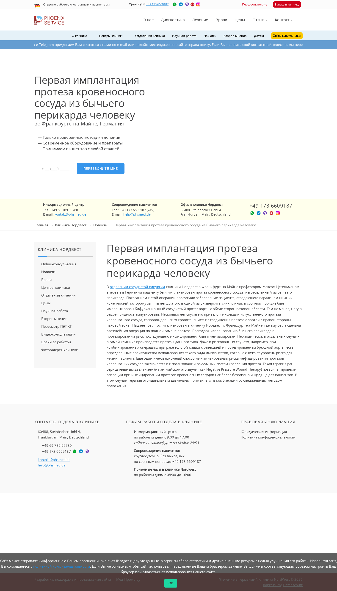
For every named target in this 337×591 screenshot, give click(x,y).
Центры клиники (55, 287)
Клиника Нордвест (70, 225)
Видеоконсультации (58, 334)
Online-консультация (58, 264)
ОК (170, 583)
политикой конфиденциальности (61, 566)
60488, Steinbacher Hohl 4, (63, 434)
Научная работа (184, 36)
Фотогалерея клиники (59, 349)
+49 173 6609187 (157, 4)
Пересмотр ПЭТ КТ (56, 326)
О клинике (79, 36)
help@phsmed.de (137, 214)
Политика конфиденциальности (268, 437)
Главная (41, 225)
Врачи (46, 279)
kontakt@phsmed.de (70, 214)
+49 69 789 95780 (57, 445)
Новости (100, 225)
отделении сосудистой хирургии (137, 286)
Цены (240, 20)
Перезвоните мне (254, 4)
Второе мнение (235, 36)
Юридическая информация (264, 431)
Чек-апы (210, 36)
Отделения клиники (58, 295)
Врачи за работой (56, 342)
